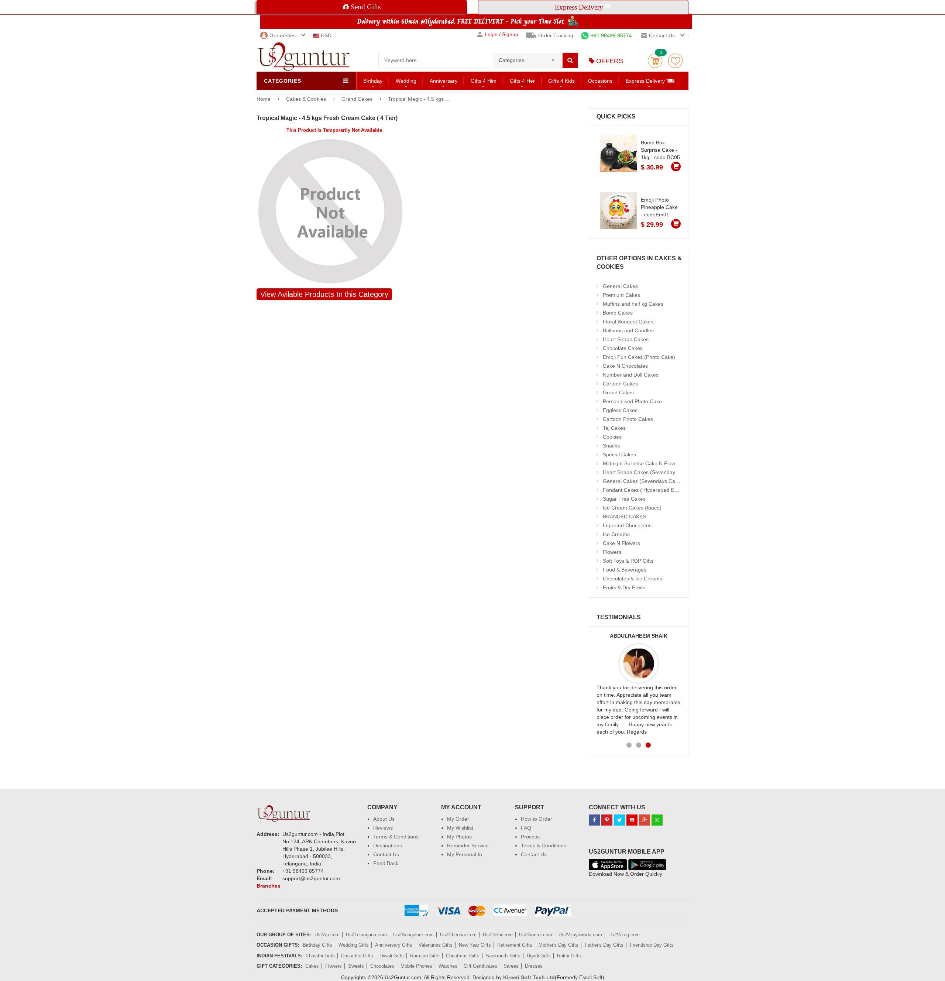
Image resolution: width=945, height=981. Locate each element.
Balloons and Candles (628, 330)
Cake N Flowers (621, 543)
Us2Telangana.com (367, 934)
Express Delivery (646, 81)
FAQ (526, 828)
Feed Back (385, 863)
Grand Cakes (356, 99)
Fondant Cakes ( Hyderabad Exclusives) (650, 490)
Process (530, 837)
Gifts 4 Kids (561, 81)
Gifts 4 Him (483, 81)
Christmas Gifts (463, 955)
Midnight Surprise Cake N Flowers (643, 463)
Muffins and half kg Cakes (633, 304)
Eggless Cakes (620, 410)
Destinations (387, 845)
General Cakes (620, 286)
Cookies (612, 437)
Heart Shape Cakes (626, 339)
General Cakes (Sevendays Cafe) (642, 481)
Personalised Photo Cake (632, 401)
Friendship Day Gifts (652, 945)
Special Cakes (619, 454)
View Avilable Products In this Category (324, 294)
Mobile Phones (416, 966)
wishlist (675, 61)
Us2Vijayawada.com (580, 934)
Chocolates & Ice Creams (632, 579)
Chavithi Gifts (320, 955)
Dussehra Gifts (357, 955)
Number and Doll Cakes (631, 375)
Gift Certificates (480, 966)
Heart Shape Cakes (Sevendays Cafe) (647, 472)
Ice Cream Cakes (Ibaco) (632, 508)
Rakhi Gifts (569, 955)
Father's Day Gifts (604, 945)
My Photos (459, 837)
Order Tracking (555, 35)
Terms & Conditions (396, 837)
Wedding (406, 81)
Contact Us (386, 854)
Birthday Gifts (317, 945)
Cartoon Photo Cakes (628, 419)
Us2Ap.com (327, 934)
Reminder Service (468, 845)
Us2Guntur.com (535, 934)
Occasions (600, 81)
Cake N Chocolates (625, 366)
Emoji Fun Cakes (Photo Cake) (639, 357)
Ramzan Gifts (425, 955)
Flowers (612, 552)
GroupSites (282, 35)
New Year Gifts (475, 945)
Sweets (356, 966)
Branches (269, 886)
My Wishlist (460, 828)
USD (326, 35)
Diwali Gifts (391, 955)
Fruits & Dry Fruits (624, 587)
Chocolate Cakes (623, 348)
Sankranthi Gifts (503, 955)
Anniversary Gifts (393, 945)
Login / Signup (501, 34)
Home (264, 99)
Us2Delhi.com (498, 934)
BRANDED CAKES (624, 516)
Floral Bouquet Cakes (628, 322)
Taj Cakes (614, 428)
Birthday (372, 81)
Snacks (611, 446)
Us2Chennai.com (458, 934)
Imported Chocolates (627, 525)
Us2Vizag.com (624, 934)
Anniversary (443, 81)
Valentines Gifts (436, 945)
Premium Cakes (621, 295)
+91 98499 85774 (611, 35)
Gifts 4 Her (522, 81)
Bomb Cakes (618, 313)
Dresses (534, 966)
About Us (384, 819)
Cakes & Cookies (306, 99)
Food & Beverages (624, 570)
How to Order (536, 819)
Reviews (383, 828)
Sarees (511, 966)
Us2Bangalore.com (413, 934)
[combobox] (527, 58)
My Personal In (464, 854)
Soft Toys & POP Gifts (628, 561)
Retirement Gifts (514, 945)
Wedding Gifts (354, 945)
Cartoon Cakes (620, 384)
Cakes (312, 966)
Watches (448, 966)
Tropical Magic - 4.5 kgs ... (419, 99)
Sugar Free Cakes (624, 499)
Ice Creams (616, 534)
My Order (458, 819)
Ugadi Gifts (539, 955)
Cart (655, 61)
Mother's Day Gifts (558, 945)
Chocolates (382, 966)
